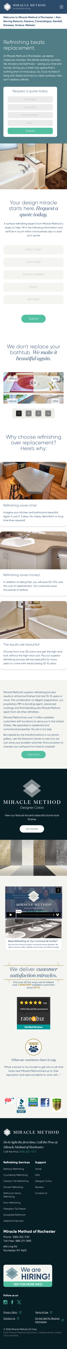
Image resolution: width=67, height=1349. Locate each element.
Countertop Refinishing (15, 1175)
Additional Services (13, 1220)
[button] (61, 7)
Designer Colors (43, 1181)
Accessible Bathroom (14, 1214)
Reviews (39, 1187)
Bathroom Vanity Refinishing (12, 1195)
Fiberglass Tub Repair (14, 1208)
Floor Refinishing (11, 1202)
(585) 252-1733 (27, 1151)
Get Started (32, 829)
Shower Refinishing (13, 1187)
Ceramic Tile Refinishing (15, 1181)
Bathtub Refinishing (13, 1169)
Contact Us (41, 1193)
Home (38, 1169)
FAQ (37, 1175)
